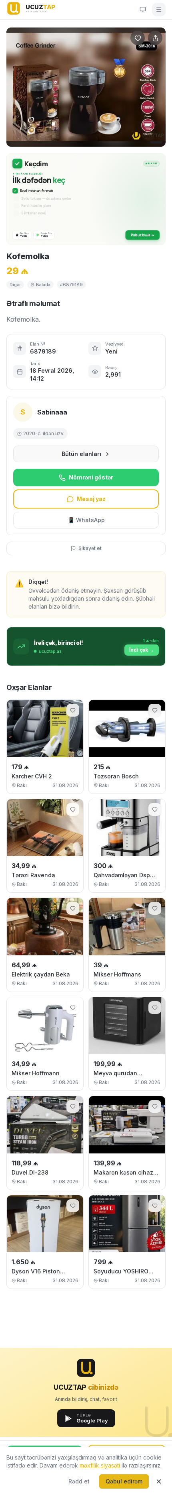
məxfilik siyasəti (100, 1465)
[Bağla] (159, 1481)
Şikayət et (90, 548)
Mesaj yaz (91, 498)
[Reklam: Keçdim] (86, 199)
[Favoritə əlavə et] (72, 710)
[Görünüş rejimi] (143, 9)
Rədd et (79, 1481)
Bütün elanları (81, 453)
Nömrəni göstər (91, 477)
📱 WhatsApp (86, 520)
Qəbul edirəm (124, 1481)
